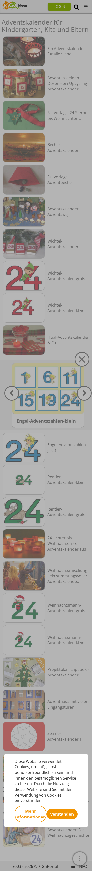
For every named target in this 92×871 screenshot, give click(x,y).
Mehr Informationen (30, 814)
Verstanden (62, 814)
